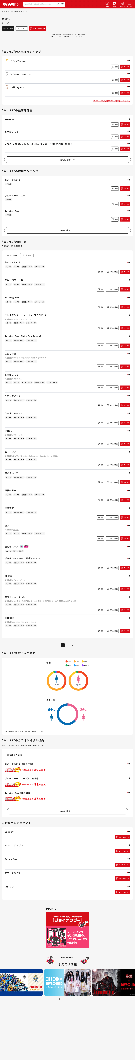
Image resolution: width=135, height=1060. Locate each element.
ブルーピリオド (19, 435)
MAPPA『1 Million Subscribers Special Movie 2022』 (36, 456)
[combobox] (26, 255)
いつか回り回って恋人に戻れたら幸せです (29, 358)
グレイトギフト (19, 580)
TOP (3, 11)
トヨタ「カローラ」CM (22, 319)
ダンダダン (17, 379)
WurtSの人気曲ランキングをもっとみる (111, 100)
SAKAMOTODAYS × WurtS (24, 622)
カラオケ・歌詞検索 (14, 11)
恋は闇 (16, 529)
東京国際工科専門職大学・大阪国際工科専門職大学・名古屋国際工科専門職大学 (44, 601)
